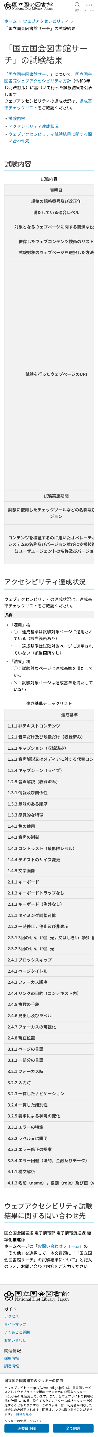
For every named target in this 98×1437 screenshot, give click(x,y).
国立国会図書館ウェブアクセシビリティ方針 (48, 77)
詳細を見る (24, 1414)
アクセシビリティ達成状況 (33, 126)
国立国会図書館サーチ (29, 74)
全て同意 (73, 1428)
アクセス (11, 1316)
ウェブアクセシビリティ (46, 21)
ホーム (10, 21)
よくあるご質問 (17, 1332)
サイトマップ (15, 1324)
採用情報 (11, 1358)
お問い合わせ (15, 1340)
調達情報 (11, 1365)
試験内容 (16, 118)
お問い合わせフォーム (58, 1246)
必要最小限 (27, 1428)
